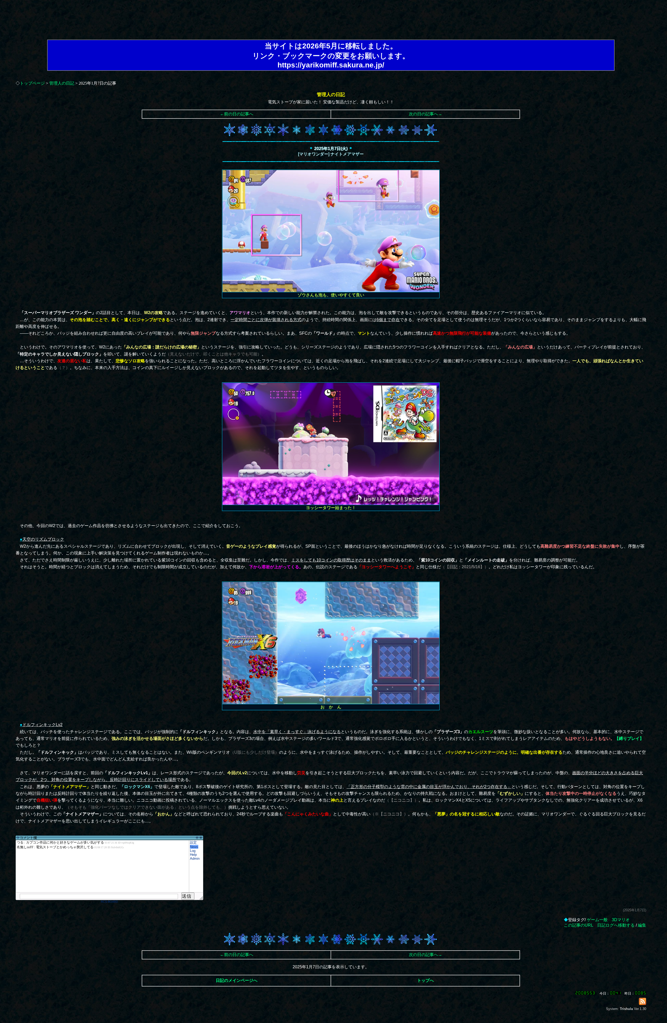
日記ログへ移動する (616, 925)
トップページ (32, 83)
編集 (642, 925)
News (194, 847)
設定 (193, 842)
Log (192, 851)
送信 (186, 896)
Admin (195, 858)
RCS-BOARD (109, 901)
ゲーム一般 (597, 920)
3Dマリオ (621, 920)
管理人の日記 (61, 83)
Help (193, 855)
